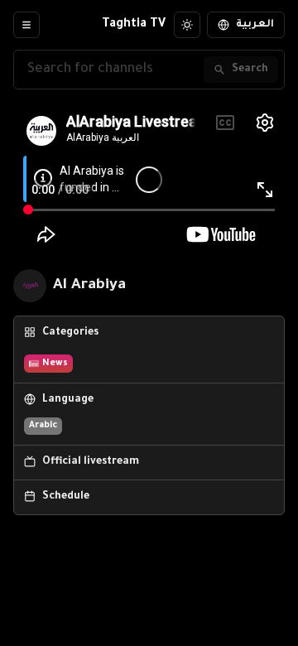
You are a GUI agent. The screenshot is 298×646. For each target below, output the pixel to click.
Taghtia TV (134, 24)
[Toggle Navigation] (26, 25)
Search (250, 69)
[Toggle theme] (187, 25)
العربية (255, 25)
